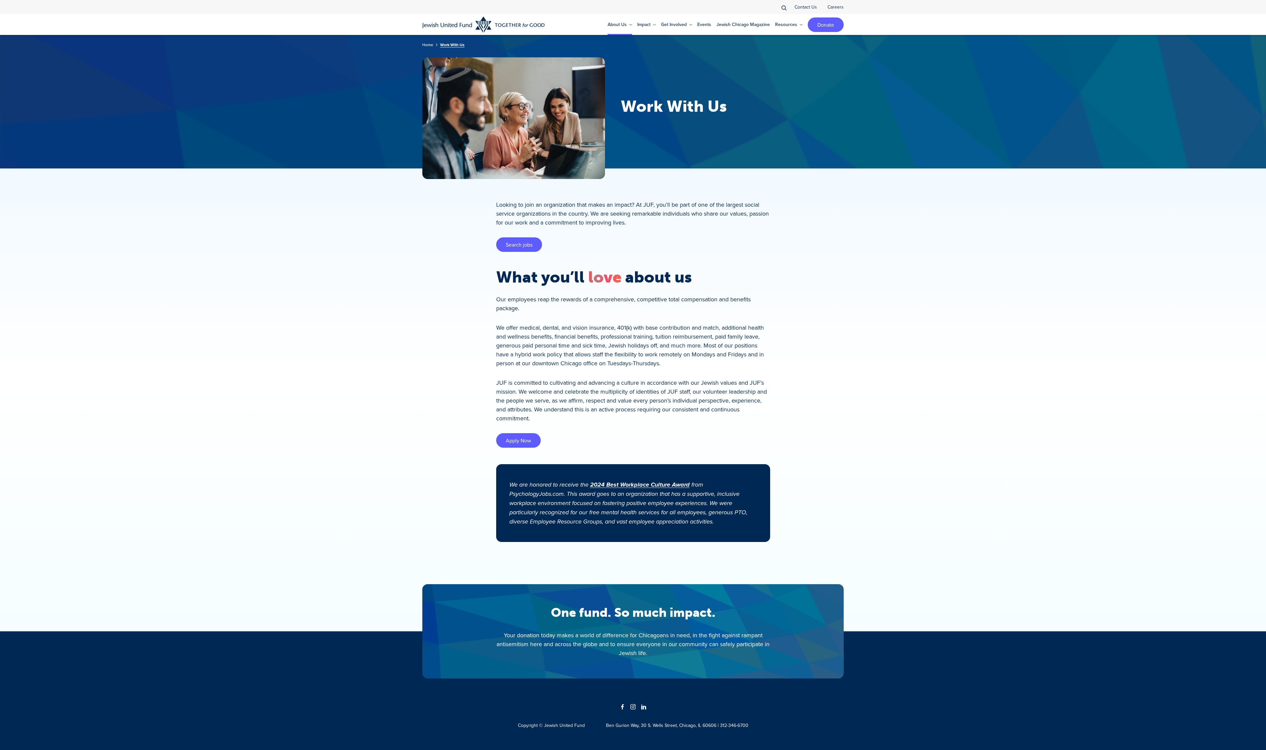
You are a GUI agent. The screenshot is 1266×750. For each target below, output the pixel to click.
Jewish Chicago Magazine (743, 24)
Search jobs (519, 244)
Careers (836, 7)
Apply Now (518, 440)
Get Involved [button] (674, 24)
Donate (825, 24)
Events (704, 24)
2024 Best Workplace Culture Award (640, 484)
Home (427, 44)
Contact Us (806, 7)
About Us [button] (617, 24)
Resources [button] (786, 24)
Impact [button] (643, 24)
